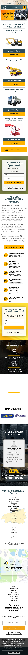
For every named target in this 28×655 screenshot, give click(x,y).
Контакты (14, 600)
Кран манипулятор (14, 594)
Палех (14, 518)
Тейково (14, 531)
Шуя (14, 534)
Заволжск (14, 503)
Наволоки (14, 517)
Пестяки (14, 520)
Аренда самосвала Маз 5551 (14, 90)
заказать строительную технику (11, 149)
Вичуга (14, 497)
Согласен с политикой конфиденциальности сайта (15, 187)
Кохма (14, 511)
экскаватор (14, 588)
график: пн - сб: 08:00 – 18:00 (15, 3)
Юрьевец (14, 538)
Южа (14, 536)
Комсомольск (14, 510)
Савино (14, 529)
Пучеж (14, 525)
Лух (14, 515)
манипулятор (14, 596)
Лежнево (14, 513)
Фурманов (14, 532)
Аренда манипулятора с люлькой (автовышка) (14, 120)
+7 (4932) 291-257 (14, 1)
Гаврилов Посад (14, 499)
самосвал (14, 590)
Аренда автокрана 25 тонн (14, 61)
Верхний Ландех (14, 501)
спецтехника (14, 598)
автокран (14, 586)
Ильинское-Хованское (14, 506)
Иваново (14, 504)
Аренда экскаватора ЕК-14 (14, 31)
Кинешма (14, 508)
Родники (14, 527)
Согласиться (14, 653)
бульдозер (14, 592)
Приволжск (14, 524)
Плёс (14, 522)
